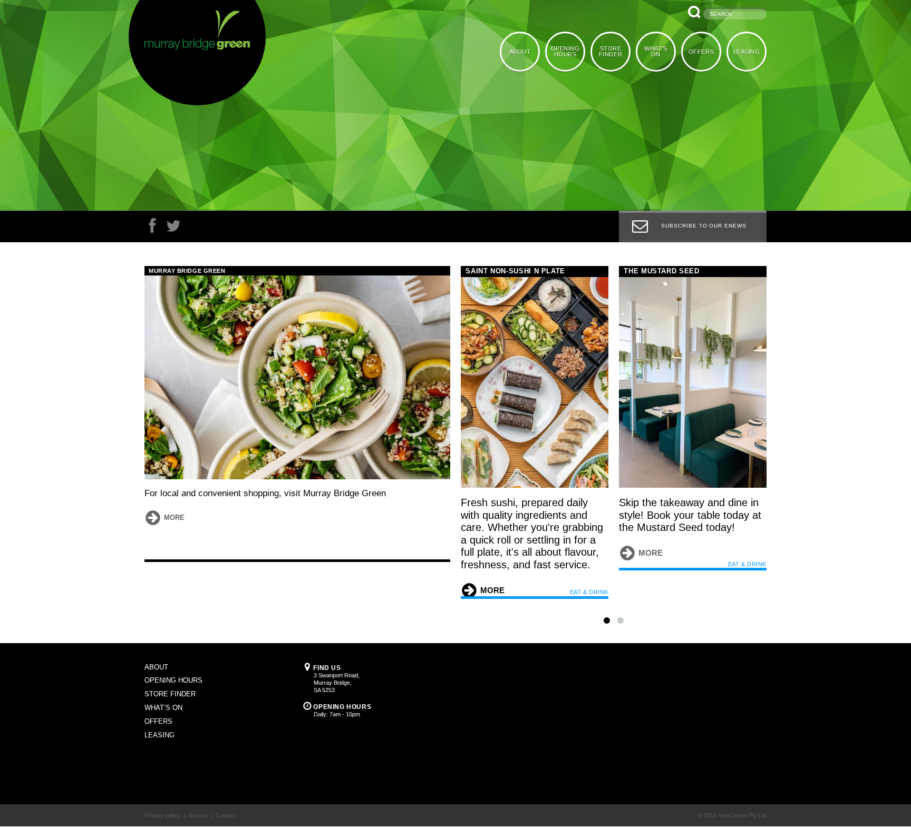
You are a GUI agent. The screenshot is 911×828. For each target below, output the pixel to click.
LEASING (747, 51)
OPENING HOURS (570, 51)
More (174, 517)
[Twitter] (173, 228)
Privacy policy (162, 793)
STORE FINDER (614, 51)
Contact (226, 793)
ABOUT (526, 51)
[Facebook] (152, 228)
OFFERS (702, 51)
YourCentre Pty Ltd (742, 793)
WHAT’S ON (658, 51)
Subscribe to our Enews (704, 226)
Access (198, 793)
